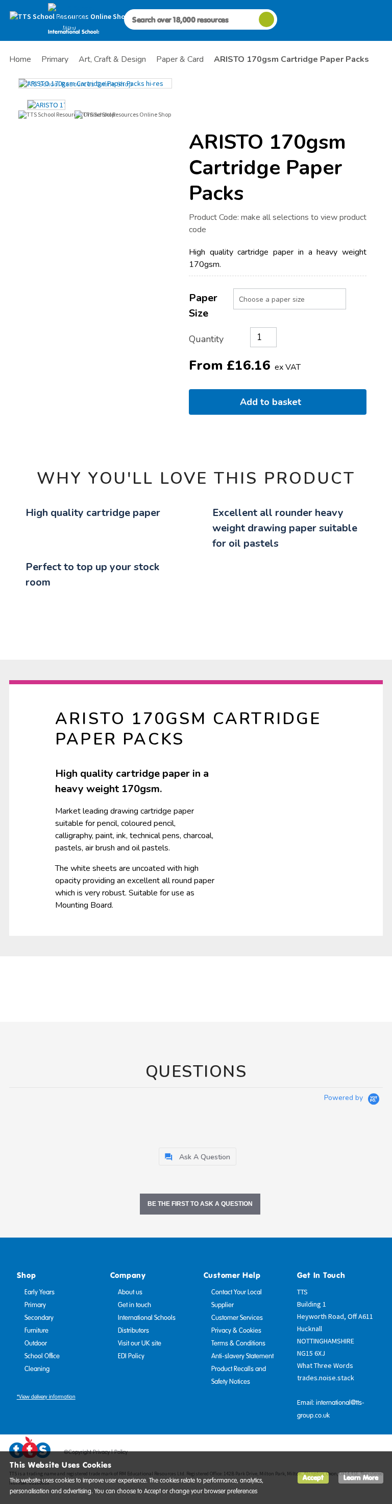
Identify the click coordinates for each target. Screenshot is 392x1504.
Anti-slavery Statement (242, 1356)
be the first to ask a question (200, 1203)
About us (130, 1292)
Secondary (39, 1318)
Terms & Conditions (238, 1343)
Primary (35, 1305)
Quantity (206, 339)
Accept (313, 1477)
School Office (42, 1356)
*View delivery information (46, 1397)
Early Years (39, 1292)
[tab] (197, 1156)
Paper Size (203, 305)
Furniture (36, 1331)
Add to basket (273, 402)
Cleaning (37, 1369)
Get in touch (134, 1305)
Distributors (133, 1331)
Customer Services (237, 1318)
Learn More (361, 1477)
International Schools (147, 1318)
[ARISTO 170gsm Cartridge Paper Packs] (95, 83)
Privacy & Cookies (236, 1331)
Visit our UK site (139, 1343)
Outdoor (35, 1343)
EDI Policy (131, 1356)
